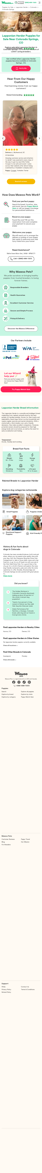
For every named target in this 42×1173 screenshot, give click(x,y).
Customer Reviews (8, 839)
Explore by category (9, 697)
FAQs (3, 987)
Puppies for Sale (7, 7)
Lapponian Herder (22, 7)
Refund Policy (6, 992)
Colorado (33, 7)
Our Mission (25, 842)
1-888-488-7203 (23, 686)
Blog (3, 842)
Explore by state (26, 694)
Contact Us (25, 987)
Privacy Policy (6, 989)
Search (4, 691)
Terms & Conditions (28, 989)
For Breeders (6, 844)
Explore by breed (7, 694)
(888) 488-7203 (30, 2)
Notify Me (22, 68)
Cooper (13, 170)
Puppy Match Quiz (27, 697)
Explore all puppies (27, 691)
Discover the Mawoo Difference (21, 328)
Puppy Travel (25, 839)
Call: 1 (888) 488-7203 (22, 258)
